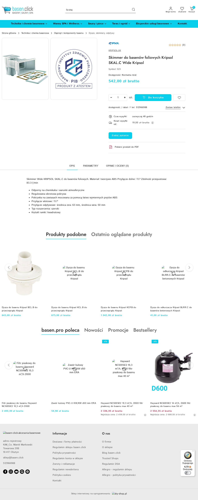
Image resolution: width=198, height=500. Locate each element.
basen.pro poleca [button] (60, 330)
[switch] (188, 473)
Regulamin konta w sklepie (68, 458)
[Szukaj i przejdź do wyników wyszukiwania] (133, 10)
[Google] (22, 471)
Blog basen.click (111, 453)
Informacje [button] (60, 433)
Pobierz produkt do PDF (127, 147)
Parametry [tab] (90, 166)
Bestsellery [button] (145, 330)
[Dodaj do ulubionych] (179, 97)
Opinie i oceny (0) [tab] (117, 166)
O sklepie (107, 447)
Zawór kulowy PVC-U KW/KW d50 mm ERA (73, 403)
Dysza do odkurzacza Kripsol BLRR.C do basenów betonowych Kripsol (171, 309)
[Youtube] (16, 471)
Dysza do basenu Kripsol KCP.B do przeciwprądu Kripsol (118, 309)
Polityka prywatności (64, 453)
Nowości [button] (93, 330)
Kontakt (57, 480)
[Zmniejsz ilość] (111, 97)
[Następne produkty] (189, 268)
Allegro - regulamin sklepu (117, 469)
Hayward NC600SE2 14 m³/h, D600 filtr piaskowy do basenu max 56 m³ (170, 405)
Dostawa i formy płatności (67, 442)
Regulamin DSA (111, 464)
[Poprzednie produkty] (8, 268)
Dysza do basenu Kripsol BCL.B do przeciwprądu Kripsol (19, 309)
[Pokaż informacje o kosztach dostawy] (152, 122)
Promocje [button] (118, 330)
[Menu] (193, 452)
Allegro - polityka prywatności (119, 475)
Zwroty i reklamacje (64, 464)
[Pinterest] (27, 471)
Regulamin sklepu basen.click (69, 447)
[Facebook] (5, 471)
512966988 (9, 463)
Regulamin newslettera (66, 469)
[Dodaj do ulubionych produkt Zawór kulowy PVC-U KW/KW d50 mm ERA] (93, 342)
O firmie (106, 442)
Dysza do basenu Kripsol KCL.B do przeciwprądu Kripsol (69, 309)
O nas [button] (106, 433)
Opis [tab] (72, 166)
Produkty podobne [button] (66, 234)
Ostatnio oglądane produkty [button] (121, 234)
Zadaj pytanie (120, 135)
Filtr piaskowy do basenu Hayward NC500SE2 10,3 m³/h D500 (19, 405)
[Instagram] (11, 471)
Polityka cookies (62, 475)
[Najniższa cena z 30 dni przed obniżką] (145, 414)
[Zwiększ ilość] (124, 97)
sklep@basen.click (13, 457)
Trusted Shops (110, 458)
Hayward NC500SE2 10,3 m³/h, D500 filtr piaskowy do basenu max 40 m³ (122, 405)
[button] (25, 69)
